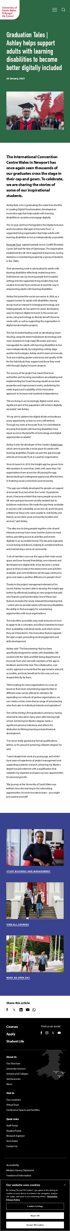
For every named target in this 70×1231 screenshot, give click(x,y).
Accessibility (12, 1165)
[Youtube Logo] (59, 1033)
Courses (12, 1027)
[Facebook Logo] (41, 1032)
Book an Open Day (18, 977)
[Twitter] (16, 1009)
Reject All (35, 1215)
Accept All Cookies (35, 1225)
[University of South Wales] (10, 10)
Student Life (15, 1041)
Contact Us (11, 1146)
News (9, 1084)
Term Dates (12, 1141)
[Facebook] (9, 1009)
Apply (10, 1034)
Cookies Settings (35, 1206)
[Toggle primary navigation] (54, 9)
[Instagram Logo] (46, 1032)
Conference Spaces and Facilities (23, 1110)
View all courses (18, 924)
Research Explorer (15, 1135)
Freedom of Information (18, 1175)
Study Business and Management (28, 871)
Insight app (56, 444)
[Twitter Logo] (53, 1033)
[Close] (64, 1184)
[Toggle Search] (63, 9)
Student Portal (13, 1130)
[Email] (29, 1009)
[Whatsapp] (35, 1009)
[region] (35, 1205)
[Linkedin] (22, 1009)
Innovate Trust (13, 244)
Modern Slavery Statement (20, 1170)
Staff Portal (12, 1125)
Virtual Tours (12, 1104)
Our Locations (13, 1099)
